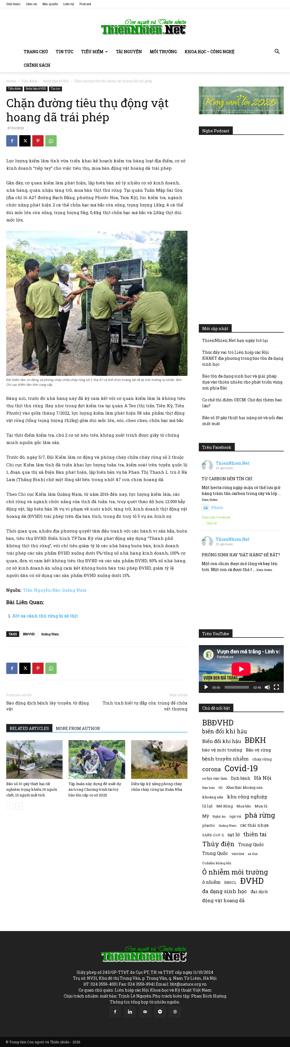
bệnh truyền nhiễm (225, 759)
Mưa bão (243, 806)
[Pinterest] (38, 141)
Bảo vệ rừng (258, 750)
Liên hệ (68, 4)
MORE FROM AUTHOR (78, 728)
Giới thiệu (13, 4)
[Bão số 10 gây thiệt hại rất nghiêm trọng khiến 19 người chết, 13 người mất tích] (34, 759)
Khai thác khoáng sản (244, 787)
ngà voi (235, 816)
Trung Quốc (251, 844)
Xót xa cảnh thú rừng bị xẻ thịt (45, 616)
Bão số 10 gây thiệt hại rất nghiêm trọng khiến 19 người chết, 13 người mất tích (31, 789)
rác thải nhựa (254, 825)
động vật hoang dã (223, 900)
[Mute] (267, 687)
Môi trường (163, 51)
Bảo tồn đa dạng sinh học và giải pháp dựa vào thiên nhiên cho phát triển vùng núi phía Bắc (242, 382)
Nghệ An (219, 816)
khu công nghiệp (247, 797)
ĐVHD (252, 881)
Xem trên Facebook (216, 517)
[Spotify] (160, 1012)
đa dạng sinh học (224, 891)
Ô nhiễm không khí (216, 863)
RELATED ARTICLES (29, 728)
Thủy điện (218, 844)
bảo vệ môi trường (222, 750)
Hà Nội (263, 778)
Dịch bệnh (240, 778)
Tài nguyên (129, 51)
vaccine (238, 853)
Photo (217, 507)
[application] (241, 669)
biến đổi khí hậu (224, 731)
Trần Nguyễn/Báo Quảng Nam (55, 590)
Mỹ (205, 816)
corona (211, 769)
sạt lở (233, 834)
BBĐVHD (29, 634)
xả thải (253, 854)
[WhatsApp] (51, 141)
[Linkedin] (130, 1012)
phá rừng (260, 815)
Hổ (221, 788)
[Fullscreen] (276, 687)
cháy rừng (262, 759)
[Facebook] (12, 141)
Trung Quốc (215, 853)
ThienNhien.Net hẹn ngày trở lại (235, 340)
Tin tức (64, 51)
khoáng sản (212, 797)
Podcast (85, 4)
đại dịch (259, 891)
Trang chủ (36, 51)
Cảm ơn (31, 4)
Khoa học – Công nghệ (209, 51)
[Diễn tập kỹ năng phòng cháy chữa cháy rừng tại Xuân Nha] (159, 759)
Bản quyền (50, 4)
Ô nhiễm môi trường (235, 872)
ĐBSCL (230, 882)
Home (11, 81)
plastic (208, 825)
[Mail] (145, 1012)
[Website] (175, 1012)
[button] (277, 52)
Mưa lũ (261, 806)
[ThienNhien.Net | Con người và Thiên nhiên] (145, 26)
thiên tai (255, 834)
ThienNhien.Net (233, 463)
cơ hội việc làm (214, 778)
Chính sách (37, 65)
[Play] (206, 687)
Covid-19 (241, 768)
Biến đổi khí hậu (221, 741)
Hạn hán (208, 787)
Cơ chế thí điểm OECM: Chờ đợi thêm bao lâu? (242, 402)
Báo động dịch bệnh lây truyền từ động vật (47, 706)
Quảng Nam (50, 634)
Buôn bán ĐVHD (56, 81)
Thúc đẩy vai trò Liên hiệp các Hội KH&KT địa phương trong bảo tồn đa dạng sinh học (242, 358)
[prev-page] (9, 806)
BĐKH (255, 740)
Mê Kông (224, 806)
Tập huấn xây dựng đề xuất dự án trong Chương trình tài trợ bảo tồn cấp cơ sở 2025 (95, 789)
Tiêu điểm (92, 51)
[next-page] (18, 806)
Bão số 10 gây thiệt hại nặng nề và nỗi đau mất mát (242, 420)
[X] (25, 141)
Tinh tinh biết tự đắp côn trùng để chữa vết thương (145, 706)
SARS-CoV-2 (213, 835)
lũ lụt (207, 806)
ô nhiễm (211, 882)
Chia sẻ (211, 523)
